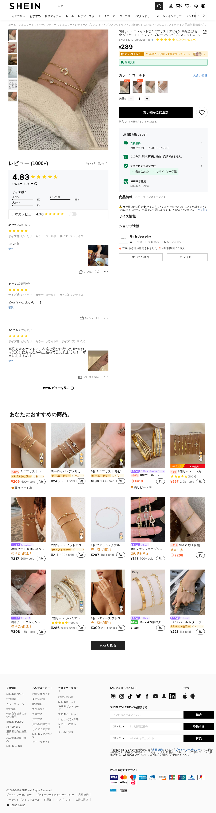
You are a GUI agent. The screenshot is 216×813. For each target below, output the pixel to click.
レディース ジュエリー (59, 24)
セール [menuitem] (70, 16)
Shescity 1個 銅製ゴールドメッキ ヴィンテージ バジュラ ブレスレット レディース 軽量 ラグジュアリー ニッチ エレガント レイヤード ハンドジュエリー (188, 545)
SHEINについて (15, 693)
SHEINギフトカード (68, 708)
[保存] (202, 112)
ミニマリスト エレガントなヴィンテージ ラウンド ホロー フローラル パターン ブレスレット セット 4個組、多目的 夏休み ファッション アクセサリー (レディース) (29, 471)
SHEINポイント (67, 701)
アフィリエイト (41, 741)
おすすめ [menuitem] (35, 16)
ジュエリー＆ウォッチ (31, 24)
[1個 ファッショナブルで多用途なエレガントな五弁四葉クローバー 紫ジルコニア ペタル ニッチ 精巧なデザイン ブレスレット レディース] (148, 519)
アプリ (185, 688)
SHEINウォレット (68, 714)
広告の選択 (82, 799)
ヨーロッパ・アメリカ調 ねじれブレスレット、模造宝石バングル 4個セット (68, 471)
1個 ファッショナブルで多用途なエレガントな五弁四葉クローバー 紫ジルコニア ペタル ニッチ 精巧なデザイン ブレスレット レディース (148, 549)
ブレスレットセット (117, 24)
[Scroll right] (203, 16)
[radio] (124, 87)
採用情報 (11, 709)
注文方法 (37, 719)
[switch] (73, 214)
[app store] (185, 698)
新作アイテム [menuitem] (53, 16)
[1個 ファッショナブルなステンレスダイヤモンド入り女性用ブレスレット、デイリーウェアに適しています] (108, 519)
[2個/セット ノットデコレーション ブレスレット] (68, 519)
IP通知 (47, 799)
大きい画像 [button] (200, 75)
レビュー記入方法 (68, 719)
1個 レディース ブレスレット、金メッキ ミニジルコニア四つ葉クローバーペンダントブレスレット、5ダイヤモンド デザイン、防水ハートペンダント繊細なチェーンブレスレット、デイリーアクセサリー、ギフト (108, 618)
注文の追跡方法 (41, 724)
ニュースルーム (15, 704)
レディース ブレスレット (89, 24)
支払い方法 (38, 698)
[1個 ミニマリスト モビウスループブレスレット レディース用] (108, 446)
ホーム (12, 24)
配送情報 (37, 704)
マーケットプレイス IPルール (23, 799)
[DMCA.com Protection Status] (123, 790)
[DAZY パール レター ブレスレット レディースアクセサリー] (187, 592)
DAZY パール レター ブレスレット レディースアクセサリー (187, 622)
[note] (22, 488)
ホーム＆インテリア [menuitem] (169, 16)
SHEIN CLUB (14, 745)
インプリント (63, 799)
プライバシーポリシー (188, 749)
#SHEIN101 (13, 726)
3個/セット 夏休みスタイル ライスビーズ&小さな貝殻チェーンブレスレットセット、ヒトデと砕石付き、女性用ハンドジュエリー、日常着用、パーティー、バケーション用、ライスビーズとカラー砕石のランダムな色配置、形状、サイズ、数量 (28, 549)
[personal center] (170, 5)
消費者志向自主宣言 (16, 733)
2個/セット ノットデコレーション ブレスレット (68, 545)
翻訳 (11, 248)
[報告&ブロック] (105, 271)
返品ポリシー (39, 709)
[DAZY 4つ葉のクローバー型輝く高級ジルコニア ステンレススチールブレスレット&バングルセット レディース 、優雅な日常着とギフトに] (148, 592)
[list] (144, 696)
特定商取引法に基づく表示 (16, 715)
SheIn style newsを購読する (128, 707)
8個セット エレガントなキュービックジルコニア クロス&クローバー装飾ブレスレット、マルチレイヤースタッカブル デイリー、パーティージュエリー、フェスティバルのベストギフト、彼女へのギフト (188, 471)
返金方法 (37, 714)
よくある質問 (65, 732)
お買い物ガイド (41, 693)
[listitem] (28, 456)
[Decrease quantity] (131, 98)
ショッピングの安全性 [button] (143, 165)
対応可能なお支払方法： (124, 770)
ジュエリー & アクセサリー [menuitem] (136, 16)
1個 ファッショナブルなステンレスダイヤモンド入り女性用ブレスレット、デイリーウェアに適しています (108, 545)
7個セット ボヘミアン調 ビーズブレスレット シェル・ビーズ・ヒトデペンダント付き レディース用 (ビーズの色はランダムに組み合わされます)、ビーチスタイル (68, 618)
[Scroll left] (198, 16)
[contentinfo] (162, 780)
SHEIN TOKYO (14, 721)
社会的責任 (12, 698)
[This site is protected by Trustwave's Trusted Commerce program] (113, 790)
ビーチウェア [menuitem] (107, 16)
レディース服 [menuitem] (86, 16)
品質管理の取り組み (16, 739)
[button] (195, 5)
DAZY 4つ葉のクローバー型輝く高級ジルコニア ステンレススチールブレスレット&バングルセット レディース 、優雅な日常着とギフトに (148, 622)
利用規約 (158, 749)
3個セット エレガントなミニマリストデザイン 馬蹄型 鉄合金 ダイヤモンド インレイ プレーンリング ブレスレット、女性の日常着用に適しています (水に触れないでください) (28, 622)
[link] (178, 5)
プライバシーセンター (19, 794)
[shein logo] (24, 6)
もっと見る (108, 645)
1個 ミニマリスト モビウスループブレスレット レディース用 (108, 471)
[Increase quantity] (147, 98)
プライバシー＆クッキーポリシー (55, 794)
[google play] (193, 698)
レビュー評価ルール (68, 725)
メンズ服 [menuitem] (191, 16)
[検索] (159, 6)
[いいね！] (80, 271)
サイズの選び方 (41, 729)
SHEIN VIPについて (42, 735)
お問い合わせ (65, 696)
